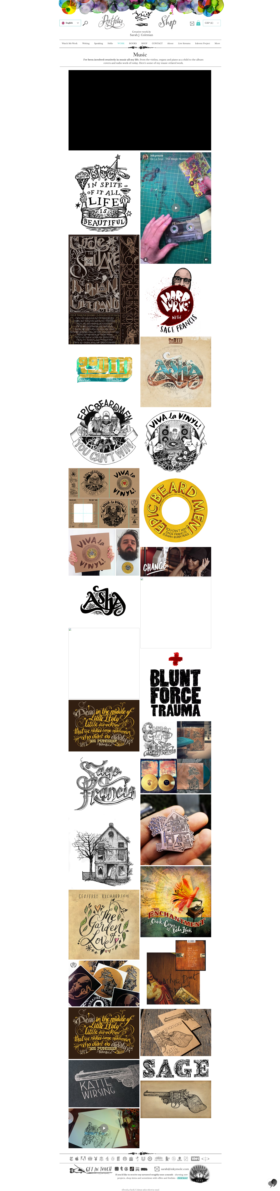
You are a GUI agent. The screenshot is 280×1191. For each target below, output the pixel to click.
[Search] (85, 23)
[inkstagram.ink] (116, 1169)
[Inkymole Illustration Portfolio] (111, 21)
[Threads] (126, 1169)
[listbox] (212, 23)
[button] (198, 23)
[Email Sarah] (192, 23)
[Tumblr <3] (121, 1168)
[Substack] (137, 1169)
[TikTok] (132, 1169)
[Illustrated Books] (141, 24)
